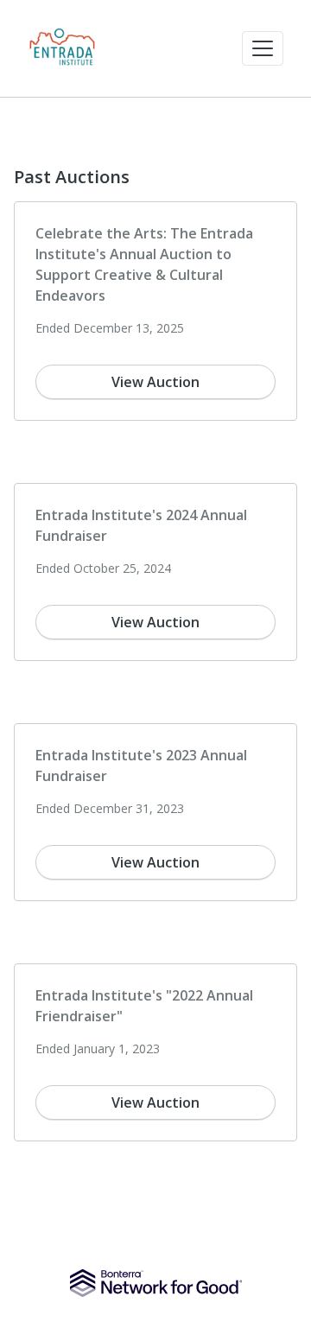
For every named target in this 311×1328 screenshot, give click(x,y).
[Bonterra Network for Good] (156, 1283)
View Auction (155, 381)
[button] (262, 48)
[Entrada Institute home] (62, 48)
